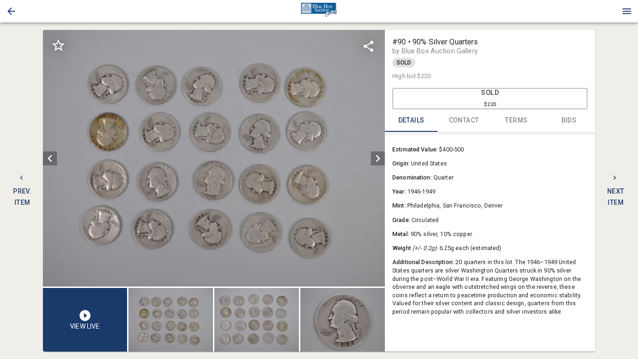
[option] (214, 158)
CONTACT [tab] (464, 120)
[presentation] (319, 11)
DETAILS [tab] (411, 120)
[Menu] (627, 11)
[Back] (11, 11)
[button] (11, 11)
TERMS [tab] (516, 120)
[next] (378, 158)
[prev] (50, 158)
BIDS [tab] (569, 120)
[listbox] (214, 158)
